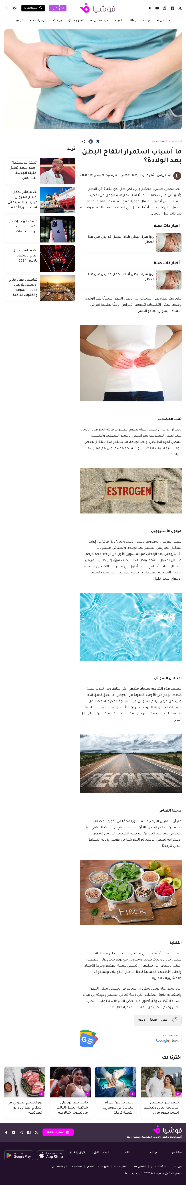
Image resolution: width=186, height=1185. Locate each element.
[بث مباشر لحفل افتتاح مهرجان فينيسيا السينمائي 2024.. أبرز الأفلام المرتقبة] (57, 200)
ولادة (141, 1020)
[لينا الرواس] (177, 175)
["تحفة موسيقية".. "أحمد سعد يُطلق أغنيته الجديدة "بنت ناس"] (57, 171)
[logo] (97, 8)
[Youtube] (157, 8)
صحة (153, 1020)
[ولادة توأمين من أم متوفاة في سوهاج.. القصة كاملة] (115, 1082)
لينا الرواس (164, 175)
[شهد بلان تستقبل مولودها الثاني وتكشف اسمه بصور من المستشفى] (161, 1082)
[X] (180, 8)
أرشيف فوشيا (159, 141)
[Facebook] (172, 8)
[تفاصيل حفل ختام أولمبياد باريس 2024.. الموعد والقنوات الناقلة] (57, 288)
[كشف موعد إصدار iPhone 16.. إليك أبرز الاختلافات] (57, 229)
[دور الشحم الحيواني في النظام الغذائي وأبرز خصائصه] (24, 1082)
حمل (164, 1020)
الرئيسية (177, 141)
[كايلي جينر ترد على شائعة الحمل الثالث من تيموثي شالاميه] (70, 1082)
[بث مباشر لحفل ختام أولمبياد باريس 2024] (57, 258)
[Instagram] (164, 8)
